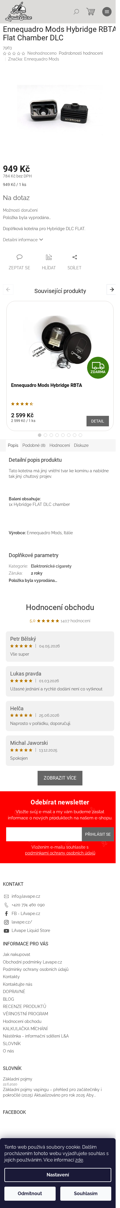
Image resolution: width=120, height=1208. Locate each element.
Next (113, 289)
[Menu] (107, 12)
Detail (97, 421)
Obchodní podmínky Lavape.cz (32, 962)
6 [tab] (68, 435)
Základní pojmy (17, 1079)
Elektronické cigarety (51, 566)
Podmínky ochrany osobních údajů (35, 969)
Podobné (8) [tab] (33, 445)
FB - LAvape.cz (26, 913)
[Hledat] (76, 12)
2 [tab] (45, 435)
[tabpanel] (60, 366)
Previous (9, 289)
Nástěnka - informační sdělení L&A (36, 1036)
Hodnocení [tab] (60, 445)
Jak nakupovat (16, 954)
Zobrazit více (60, 778)
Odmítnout (30, 1193)
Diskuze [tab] (81, 445)
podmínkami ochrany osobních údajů (60, 853)
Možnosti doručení (20, 210)
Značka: (33, 59)
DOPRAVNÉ (14, 991)
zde (79, 1160)
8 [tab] (80, 435)
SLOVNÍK (12, 1043)
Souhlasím (86, 1193)
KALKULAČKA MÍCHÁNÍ (25, 1028)
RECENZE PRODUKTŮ (24, 1006)
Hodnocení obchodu (60, 607)
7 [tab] (74, 435)
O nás (8, 1051)
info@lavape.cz (26, 896)
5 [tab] (63, 435)
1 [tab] (39, 435)
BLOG (8, 999)
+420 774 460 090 (28, 904)
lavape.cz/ (22, 922)
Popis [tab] (13, 445)
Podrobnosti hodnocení (81, 53)
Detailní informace (20, 239)
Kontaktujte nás (17, 984)
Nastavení (58, 1175)
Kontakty (11, 976)
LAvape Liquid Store (31, 930)
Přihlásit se (98, 834)
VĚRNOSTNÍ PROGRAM (25, 1013)
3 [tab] (51, 435)
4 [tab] (57, 435)
